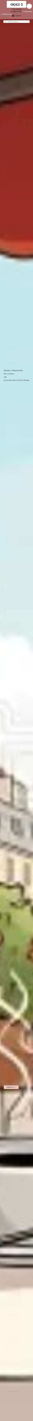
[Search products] (5, 21)
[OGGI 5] (16, 4)
